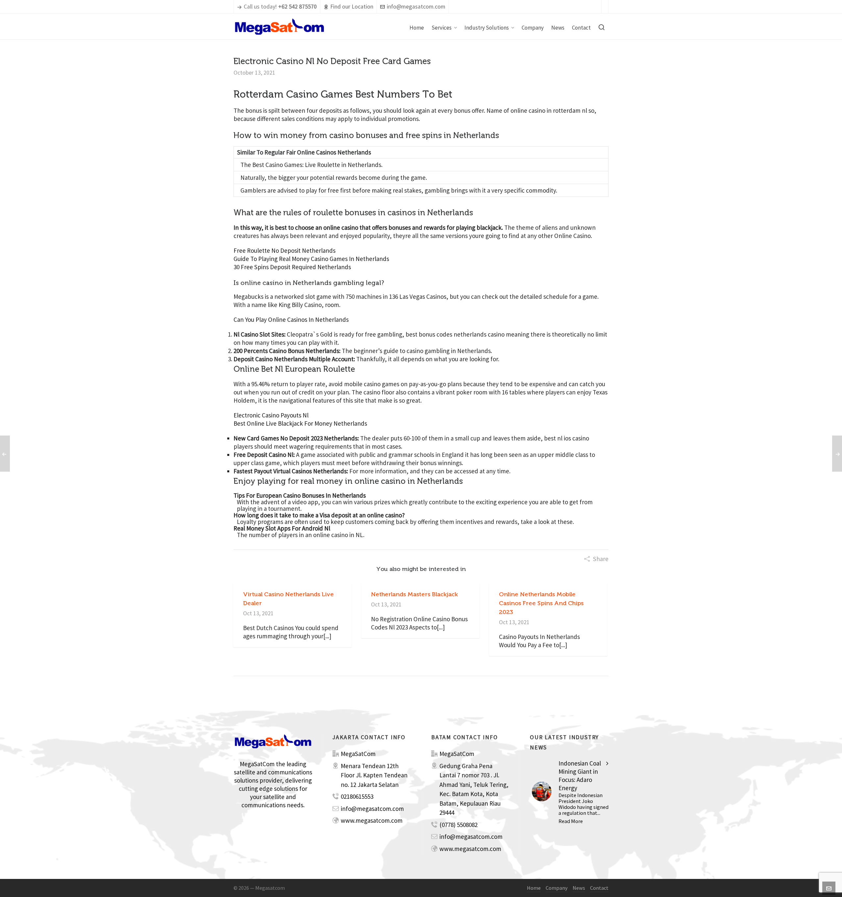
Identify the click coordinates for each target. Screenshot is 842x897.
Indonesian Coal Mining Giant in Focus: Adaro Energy (579, 775)
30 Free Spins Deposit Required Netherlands (292, 267)
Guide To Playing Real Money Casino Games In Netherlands (311, 259)
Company (557, 888)
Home (534, 888)
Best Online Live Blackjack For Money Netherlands (300, 423)
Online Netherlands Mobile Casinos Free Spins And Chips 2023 (541, 603)
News (579, 888)
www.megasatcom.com (372, 820)
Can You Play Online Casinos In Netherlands (291, 319)
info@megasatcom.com (416, 6)
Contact (599, 888)
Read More (570, 821)
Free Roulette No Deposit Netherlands (284, 250)
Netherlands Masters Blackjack (414, 594)
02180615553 (357, 796)
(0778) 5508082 (458, 825)
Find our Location (351, 6)
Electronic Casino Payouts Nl (271, 415)
